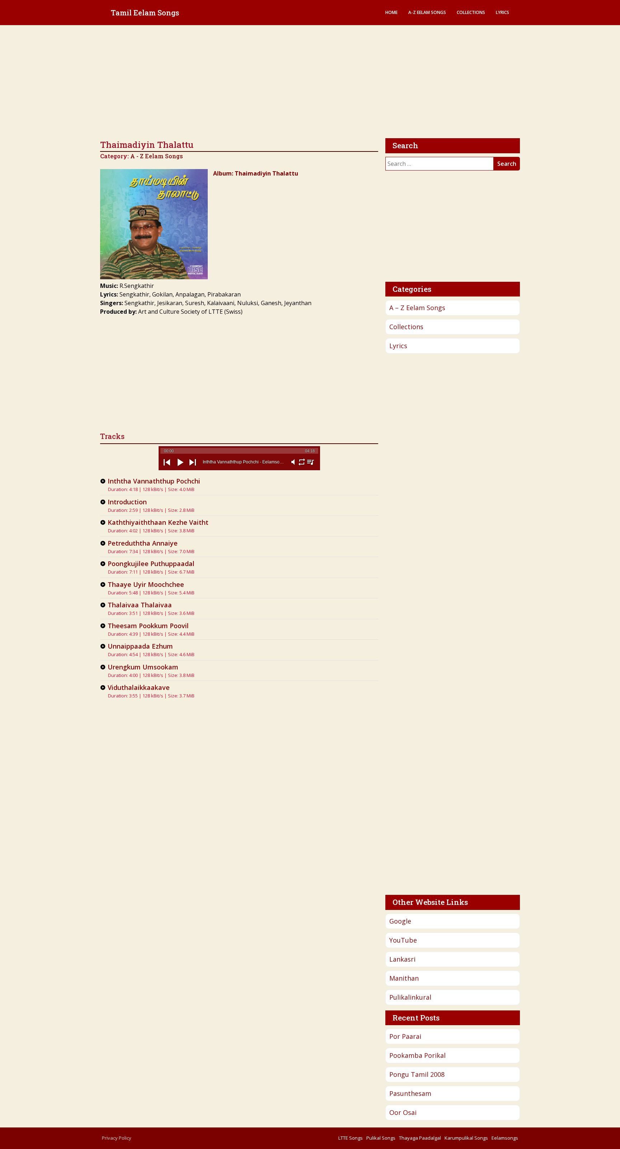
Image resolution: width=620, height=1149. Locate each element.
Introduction (127, 502)
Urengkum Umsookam (143, 667)
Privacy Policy (116, 1138)
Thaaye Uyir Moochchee (146, 584)
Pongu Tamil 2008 (417, 1074)
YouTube (403, 940)
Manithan (404, 978)
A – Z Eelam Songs (417, 307)
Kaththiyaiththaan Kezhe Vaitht (158, 522)
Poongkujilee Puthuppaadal (151, 563)
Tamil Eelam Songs (145, 12)
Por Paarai (405, 1036)
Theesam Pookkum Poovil (148, 625)
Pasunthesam (410, 1093)
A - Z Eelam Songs (156, 156)
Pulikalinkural (410, 997)
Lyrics (502, 12)
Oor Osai (403, 1112)
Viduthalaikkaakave (139, 687)
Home (391, 12)
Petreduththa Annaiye (143, 543)
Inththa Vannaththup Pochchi (154, 481)
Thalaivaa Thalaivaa (140, 605)
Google (400, 921)
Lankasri (402, 959)
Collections (471, 12)
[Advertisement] (310, 82)
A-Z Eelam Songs (427, 12)
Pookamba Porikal (417, 1055)
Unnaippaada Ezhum (140, 646)
